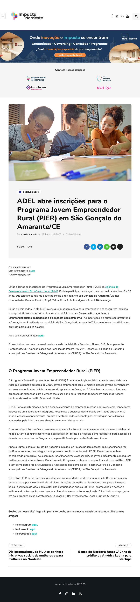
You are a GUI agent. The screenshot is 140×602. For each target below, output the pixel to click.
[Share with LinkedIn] (100, 247)
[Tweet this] (93, 247)
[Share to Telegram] (113, 247)
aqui (40, 335)
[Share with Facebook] (87, 247)
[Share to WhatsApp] (107, 247)
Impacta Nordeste (29, 234)
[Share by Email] (120, 247)
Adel (32, 270)
